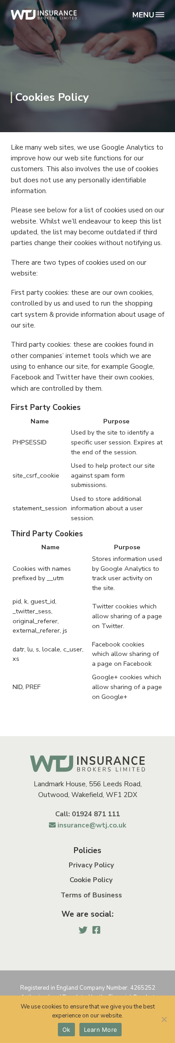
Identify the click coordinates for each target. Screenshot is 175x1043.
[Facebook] (96, 930)
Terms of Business (91, 895)
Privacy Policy (91, 865)
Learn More (101, 1029)
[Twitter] (83, 930)
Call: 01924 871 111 (87, 814)
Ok (66, 1029)
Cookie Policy (91, 879)
